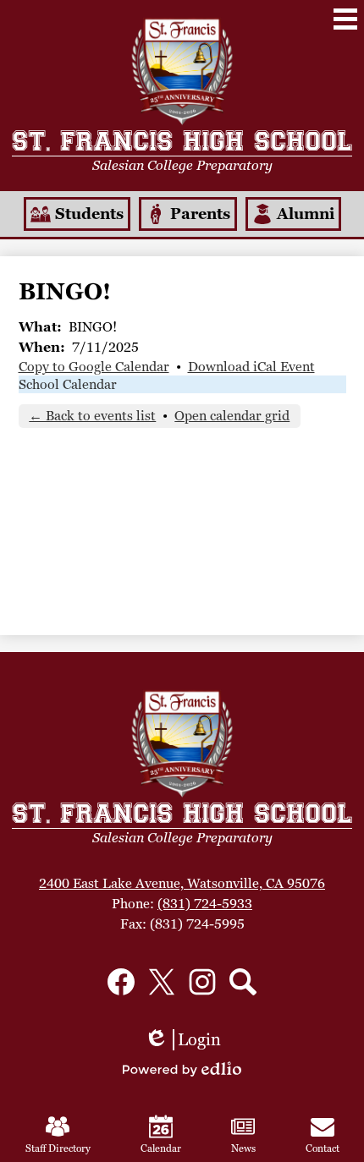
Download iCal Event (251, 366)
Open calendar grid (232, 416)
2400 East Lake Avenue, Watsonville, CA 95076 (182, 883)
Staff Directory (58, 1148)
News (243, 1148)
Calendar (161, 1148)
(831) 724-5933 (204, 904)
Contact (322, 1148)
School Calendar (68, 384)
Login (182, 1039)
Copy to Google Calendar (94, 366)
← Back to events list (92, 416)
